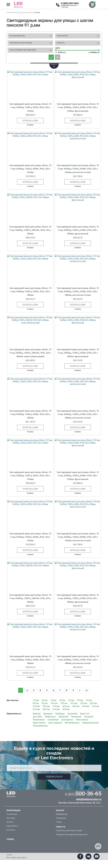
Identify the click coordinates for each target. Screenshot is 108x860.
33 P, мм (46, 706)
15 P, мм (73, 703)
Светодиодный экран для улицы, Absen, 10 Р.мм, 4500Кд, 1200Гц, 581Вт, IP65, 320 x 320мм (30, 107)
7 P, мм (89, 700)
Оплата (10, 822)
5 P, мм (71, 700)
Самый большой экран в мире (69, 830)
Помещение (61, 818)
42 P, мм (66, 706)
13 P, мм (63, 703)
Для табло (37, 717)
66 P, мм (85, 706)
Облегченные (82, 720)
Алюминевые (39, 720)
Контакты (11, 830)
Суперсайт (88, 717)
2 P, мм (45, 700)
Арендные (48, 714)
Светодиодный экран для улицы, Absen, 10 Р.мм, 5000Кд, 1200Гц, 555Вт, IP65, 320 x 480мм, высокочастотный (78, 291)
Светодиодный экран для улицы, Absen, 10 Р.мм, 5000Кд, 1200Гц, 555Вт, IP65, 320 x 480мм (30, 291)
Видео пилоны (39, 723)
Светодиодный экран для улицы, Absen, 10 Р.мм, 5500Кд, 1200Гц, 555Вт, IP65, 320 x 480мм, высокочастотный (78, 414)
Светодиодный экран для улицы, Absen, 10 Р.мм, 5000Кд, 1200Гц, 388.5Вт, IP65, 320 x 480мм (30, 230)
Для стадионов (55, 723)
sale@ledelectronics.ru (69, 5)
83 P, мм (46, 709)
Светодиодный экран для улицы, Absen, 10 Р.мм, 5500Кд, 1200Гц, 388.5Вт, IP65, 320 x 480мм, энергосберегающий (30, 353)
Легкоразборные (40, 726)
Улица (58, 822)
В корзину (30, 125)
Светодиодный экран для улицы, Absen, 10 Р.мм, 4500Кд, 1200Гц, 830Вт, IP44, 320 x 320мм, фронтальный (78, 107)
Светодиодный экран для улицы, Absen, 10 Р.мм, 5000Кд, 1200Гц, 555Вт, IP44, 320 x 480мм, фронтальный (78, 230)
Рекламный (76, 717)
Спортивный (53, 720)
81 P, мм (36, 709)
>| (86, 690)
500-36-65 (83, 793)
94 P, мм (66, 709)
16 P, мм (83, 703)
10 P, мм (54, 703)
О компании (12, 814)
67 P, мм (95, 706)
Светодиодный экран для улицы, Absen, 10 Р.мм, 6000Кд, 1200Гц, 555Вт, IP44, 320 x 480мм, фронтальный (78, 598)
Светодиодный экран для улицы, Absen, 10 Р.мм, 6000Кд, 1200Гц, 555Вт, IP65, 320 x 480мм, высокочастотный (78, 659)
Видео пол (84, 714)
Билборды (60, 714)
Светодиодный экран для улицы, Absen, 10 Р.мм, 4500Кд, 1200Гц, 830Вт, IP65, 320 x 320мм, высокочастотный (78, 168)
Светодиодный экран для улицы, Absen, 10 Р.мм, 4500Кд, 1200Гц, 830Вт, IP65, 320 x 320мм (30, 168)
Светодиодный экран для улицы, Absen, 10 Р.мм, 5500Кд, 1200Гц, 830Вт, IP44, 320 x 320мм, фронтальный (78, 475)
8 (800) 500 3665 (70, 3)
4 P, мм (62, 700)
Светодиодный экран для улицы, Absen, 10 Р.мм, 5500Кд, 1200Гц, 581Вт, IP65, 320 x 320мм (30, 475)
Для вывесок (67, 720)
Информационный (90, 723)
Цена (57, 48)
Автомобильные (72, 723)
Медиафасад (61, 814)
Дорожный (72, 714)
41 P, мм (56, 706)
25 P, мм (36, 706)
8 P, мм (36, 703)
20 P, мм (93, 703)
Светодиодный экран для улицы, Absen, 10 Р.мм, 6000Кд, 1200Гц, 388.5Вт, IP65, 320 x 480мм (30, 598)
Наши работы (12, 826)
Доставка (11, 818)
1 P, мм (36, 700)
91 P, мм (56, 709)
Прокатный (63, 717)
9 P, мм (45, 703)
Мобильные (50, 717)
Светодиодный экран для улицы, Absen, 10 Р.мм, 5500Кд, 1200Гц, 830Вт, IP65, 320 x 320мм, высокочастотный (78, 537)
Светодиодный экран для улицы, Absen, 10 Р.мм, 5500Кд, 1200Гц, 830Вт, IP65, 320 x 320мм (30, 537)
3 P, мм (53, 700)
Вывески (36, 714)
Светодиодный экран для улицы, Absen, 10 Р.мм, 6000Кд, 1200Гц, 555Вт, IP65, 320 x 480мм (30, 659)
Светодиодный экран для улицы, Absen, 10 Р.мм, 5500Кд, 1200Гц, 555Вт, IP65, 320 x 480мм (30, 414)
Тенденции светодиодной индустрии (71, 834)
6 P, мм (80, 700)
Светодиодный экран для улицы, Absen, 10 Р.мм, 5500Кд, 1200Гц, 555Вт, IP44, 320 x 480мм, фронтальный (78, 353)
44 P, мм (75, 706)
